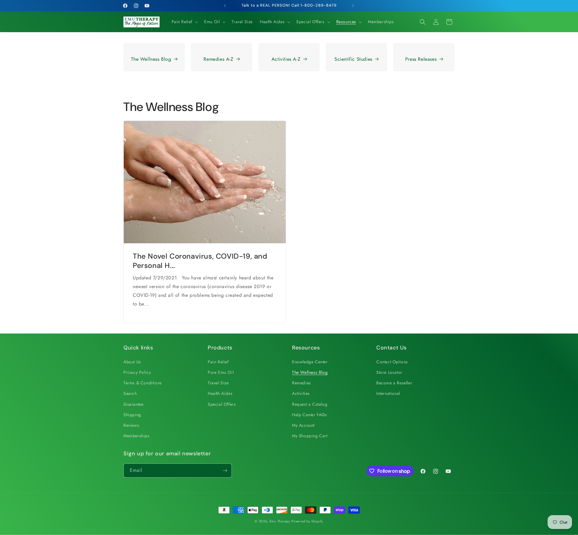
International (388, 393)
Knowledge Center (310, 362)
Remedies (301, 383)
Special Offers (222, 404)
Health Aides (220, 393)
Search (130, 393)
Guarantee (133, 404)
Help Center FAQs (309, 415)
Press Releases (421, 59)
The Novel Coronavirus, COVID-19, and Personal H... (200, 260)
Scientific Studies (353, 59)
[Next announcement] (353, 5)
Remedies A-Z (218, 59)
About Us (132, 362)
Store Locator (389, 372)
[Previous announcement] (225, 5)
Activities (301, 393)
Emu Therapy (279, 521)
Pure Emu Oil (221, 372)
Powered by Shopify (307, 521)
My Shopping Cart (310, 436)
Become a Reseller (394, 383)
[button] (184, 21)
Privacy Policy (137, 372)
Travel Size (218, 383)
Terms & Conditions (142, 383)
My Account (303, 425)
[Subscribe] (225, 470)
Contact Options (392, 362)
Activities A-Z (286, 59)
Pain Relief (218, 362)
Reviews (131, 425)
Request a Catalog (309, 404)
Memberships (136, 436)
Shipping (132, 415)
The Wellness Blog (151, 59)
